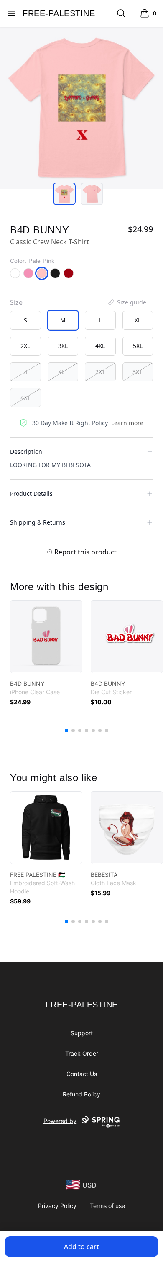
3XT (137, 372)
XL (138, 320)
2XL (25, 346)
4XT (25, 397)
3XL (63, 346)
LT (25, 372)
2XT (100, 372)
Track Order (81, 1053)
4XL (100, 346)
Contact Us (81, 1073)
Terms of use (107, 1205)
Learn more (127, 423)
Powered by (59, 1120)
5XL (138, 346)
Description (26, 451)
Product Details (31, 493)
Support (82, 1033)
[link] (46, 637)
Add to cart (81, 1246)
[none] (126, 302)
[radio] (25, 320)
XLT (63, 372)
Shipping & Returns (37, 522)
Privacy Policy (57, 1205)
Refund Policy (81, 1094)
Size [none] (16, 302)
